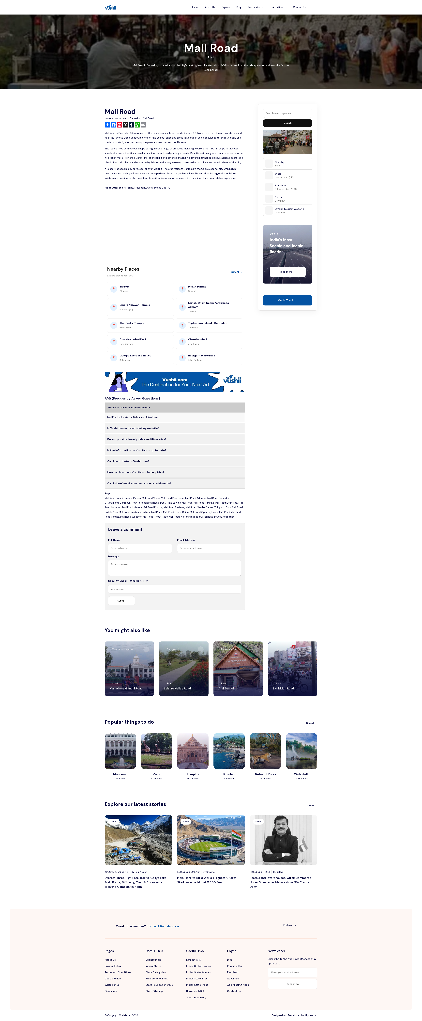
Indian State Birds (197, 978)
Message (113, 556)
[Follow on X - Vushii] (307, 925)
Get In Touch (286, 300)
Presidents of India (157, 978)
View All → (236, 271)
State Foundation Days (159, 985)
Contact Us (299, 7)
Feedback (233, 972)
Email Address (186, 540)
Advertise (233, 978)
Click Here (280, 212)
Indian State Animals (198, 972)
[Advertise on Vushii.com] (175, 381)
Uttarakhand (120, 118)
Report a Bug (234, 966)
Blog (239, 7)
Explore (226, 7)
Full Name (114, 540)
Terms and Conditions (118, 972)
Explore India (153, 959)
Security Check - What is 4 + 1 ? (128, 581)
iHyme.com (311, 1015)
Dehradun (135, 118)
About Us (209, 7)
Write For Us (112, 985)
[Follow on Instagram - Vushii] (314, 925)
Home (194, 7)
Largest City (193, 959)
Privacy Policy (113, 966)
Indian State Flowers (198, 966)
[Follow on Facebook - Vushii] (301, 925)
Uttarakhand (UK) (284, 177)
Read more (286, 271)
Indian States (153, 966)
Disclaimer (111, 991)
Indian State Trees (197, 985)
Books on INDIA (195, 991)
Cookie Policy (113, 978)
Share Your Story (196, 997)
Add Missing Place (238, 985)
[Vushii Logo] (110, 7)
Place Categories (156, 972)
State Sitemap (154, 991)
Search (288, 123)
